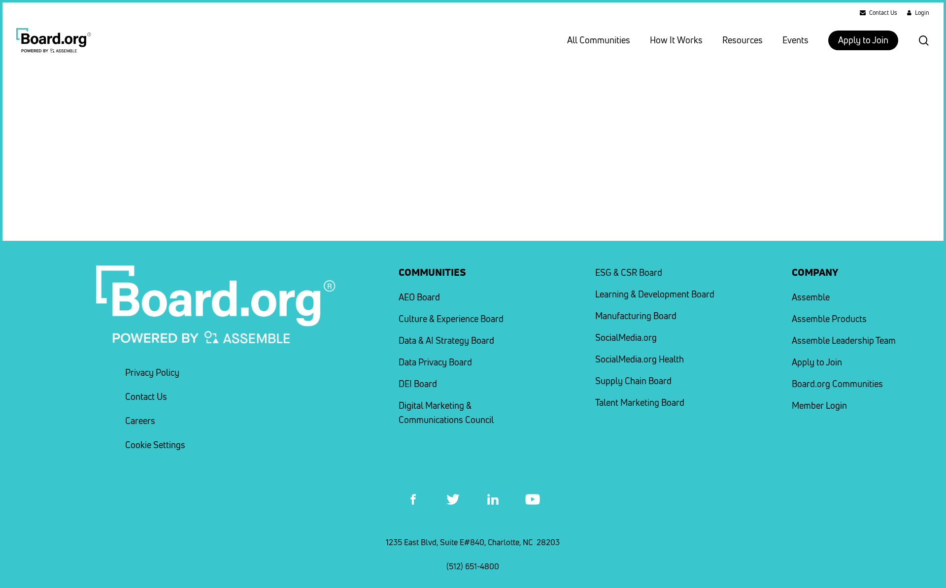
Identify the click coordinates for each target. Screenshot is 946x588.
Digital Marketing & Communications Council (446, 412)
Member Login (819, 405)
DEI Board (418, 384)
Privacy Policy (152, 372)
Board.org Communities (837, 384)
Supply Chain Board (633, 381)
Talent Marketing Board (639, 402)
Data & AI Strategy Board (446, 340)
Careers (140, 420)
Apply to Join (817, 362)
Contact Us (146, 396)
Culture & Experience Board (451, 319)
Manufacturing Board (635, 316)
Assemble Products (829, 319)
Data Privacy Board (435, 362)
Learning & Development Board (654, 294)
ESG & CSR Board (628, 272)
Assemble (811, 297)
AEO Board (419, 297)
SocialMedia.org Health (639, 359)
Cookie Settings (155, 445)
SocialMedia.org (626, 337)
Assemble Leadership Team (844, 340)
